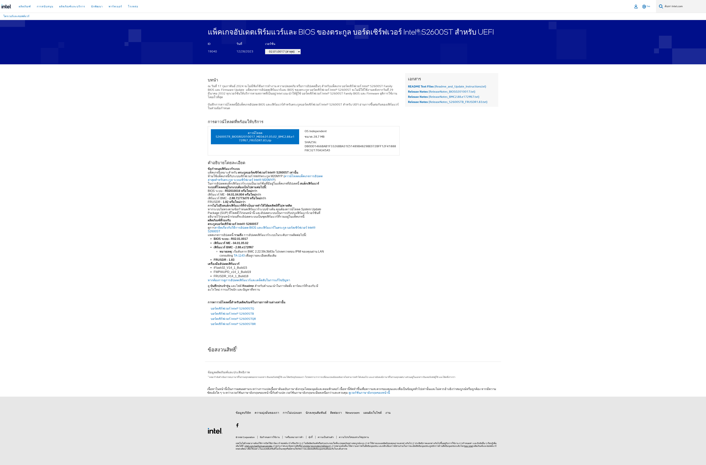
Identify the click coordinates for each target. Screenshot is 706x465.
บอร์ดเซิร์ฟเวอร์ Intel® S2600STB (232, 314)
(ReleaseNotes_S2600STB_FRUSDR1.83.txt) (447, 102)
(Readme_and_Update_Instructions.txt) (447, 86)
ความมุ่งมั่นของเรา (267, 413)
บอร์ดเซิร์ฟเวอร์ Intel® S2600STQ (232, 308)
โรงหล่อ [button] (133, 6)
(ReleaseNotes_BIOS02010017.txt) (441, 92)
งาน (388, 413)
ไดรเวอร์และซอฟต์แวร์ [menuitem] (16, 16)
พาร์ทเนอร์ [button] (115, 6)
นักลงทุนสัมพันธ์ (316, 413)
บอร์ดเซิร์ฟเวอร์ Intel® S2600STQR (233, 319)
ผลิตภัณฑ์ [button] (25, 6)
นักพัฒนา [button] (97, 6)
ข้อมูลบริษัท (243, 413)
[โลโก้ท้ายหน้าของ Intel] (215, 430)
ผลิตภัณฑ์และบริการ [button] (72, 6)
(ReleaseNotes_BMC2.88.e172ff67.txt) (443, 97)
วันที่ (239, 44)
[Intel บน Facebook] (237, 426)
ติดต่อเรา (336, 413)
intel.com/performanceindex (258, 446)
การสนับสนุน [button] (45, 6)
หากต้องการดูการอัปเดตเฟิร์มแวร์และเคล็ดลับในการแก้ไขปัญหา (249, 280)
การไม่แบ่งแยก (292, 413)
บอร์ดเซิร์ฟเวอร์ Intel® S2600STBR (233, 324)
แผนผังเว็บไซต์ (372, 413)
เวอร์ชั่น (270, 44)
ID (209, 44)
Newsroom (352, 413)
